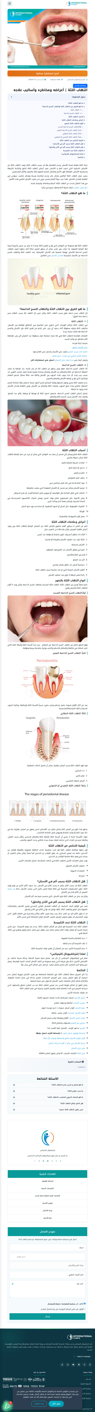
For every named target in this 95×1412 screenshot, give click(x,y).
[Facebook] (90, 1364)
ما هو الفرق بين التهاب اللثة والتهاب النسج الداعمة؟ (62, 106)
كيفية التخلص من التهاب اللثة (71, 140)
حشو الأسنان (80, 1008)
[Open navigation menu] (9, 3)
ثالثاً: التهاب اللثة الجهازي (72, 133)
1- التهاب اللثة (76, 110)
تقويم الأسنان (47, 1203)
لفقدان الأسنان (57, 255)
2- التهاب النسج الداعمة (72, 113)
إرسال (47, 1316)
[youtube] (48, 1161)
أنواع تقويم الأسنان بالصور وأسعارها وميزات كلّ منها (64, 1038)
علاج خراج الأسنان (78, 1048)
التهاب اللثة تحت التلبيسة (73, 150)
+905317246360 (83, 1356)
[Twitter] (84, 1364)
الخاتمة (80, 157)
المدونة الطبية (86, 1383)
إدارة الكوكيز (39, 1403)
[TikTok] (62, 1364)
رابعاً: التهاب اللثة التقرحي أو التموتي (67, 137)
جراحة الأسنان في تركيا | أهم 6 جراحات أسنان (67, 1043)
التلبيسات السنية (47, 1188)
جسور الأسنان (79, 998)
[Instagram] (68, 1364)
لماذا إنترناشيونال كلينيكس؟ (72, 154)
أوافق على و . (65, 1303)
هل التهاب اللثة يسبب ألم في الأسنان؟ (68, 143)
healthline (81, 1067)
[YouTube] (73, 1364)
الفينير (82, 1028)
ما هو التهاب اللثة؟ (75, 103)
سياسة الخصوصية (68, 1303)
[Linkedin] (43, 1161)
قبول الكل (56, 1403)
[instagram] (52, 1161)
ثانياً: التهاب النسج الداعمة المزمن (69, 130)
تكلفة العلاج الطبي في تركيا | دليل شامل (69, 356)
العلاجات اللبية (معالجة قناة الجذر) (47, 1195)
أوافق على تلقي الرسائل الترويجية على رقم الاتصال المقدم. (62, 1309)
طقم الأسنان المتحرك (76, 1013)
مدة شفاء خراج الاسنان (64, 360)
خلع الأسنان (47, 1218)
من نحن (88, 1379)
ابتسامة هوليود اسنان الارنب (74, 1033)
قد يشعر (11, 889)
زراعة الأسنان (47, 1210)
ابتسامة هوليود (47, 1181)
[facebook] (60, 1161)
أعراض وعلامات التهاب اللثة (72, 120)
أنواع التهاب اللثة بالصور (73, 123)
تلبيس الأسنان (79, 1003)
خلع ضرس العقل (80, 187)
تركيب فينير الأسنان (77, 1018)
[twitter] (56, 1161)
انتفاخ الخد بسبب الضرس (77, 351)
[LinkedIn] (79, 1364)
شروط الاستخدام (54, 1303)
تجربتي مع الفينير (78, 1023)
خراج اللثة (81, 1053)
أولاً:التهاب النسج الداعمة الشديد (69, 126)
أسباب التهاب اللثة (75, 116)
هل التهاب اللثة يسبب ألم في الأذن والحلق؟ (66, 147)
